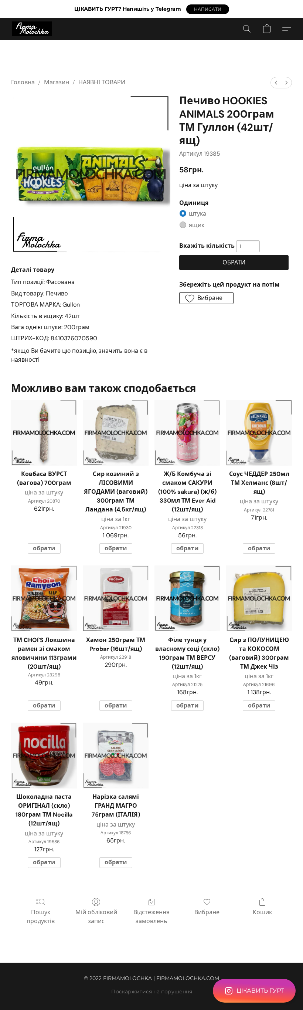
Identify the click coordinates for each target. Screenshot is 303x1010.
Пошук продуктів (41, 916)
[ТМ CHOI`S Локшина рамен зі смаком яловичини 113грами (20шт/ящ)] (44, 598)
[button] (207, 9)
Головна (23, 82)
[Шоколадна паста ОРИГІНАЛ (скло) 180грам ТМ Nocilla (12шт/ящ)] (44, 755)
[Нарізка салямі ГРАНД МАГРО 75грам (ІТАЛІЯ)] (116, 755)
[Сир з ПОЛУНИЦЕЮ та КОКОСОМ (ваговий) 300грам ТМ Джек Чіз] (259, 598)
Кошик (262, 912)
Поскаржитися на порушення (151, 991)
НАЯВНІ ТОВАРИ (101, 82)
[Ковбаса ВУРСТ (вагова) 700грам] (44, 433)
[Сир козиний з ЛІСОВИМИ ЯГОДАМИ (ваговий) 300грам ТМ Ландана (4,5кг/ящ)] (116, 433)
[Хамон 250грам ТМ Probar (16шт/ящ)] (116, 598)
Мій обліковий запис (96, 916)
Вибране (206, 912)
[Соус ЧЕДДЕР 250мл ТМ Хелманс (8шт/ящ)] (259, 433)
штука (197, 213)
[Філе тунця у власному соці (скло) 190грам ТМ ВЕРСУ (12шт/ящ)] (187, 598)
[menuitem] (276, 82)
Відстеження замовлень (151, 916)
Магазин (56, 82)
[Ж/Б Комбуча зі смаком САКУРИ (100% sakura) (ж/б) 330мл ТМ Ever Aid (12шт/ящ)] (187, 433)
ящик (196, 225)
